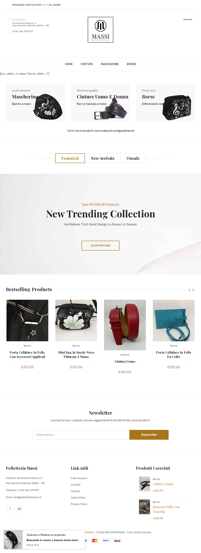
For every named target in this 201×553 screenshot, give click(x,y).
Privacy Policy (79, 504)
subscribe (149, 435)
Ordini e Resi (78, 497)
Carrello (187, 19)
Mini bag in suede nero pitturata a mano (76, 354)
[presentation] (189, 289)
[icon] (10, 509)
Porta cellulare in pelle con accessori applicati (27, 354)
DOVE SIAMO (19, 20)
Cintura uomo (125, 361)
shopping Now (100, 245)
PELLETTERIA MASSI (82, 532)
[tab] (70, 158)
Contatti (75, 484)
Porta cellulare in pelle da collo (173, 354)
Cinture (124, 354)
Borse (27, 345)
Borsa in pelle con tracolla (166, 509)
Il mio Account (79, 478)
